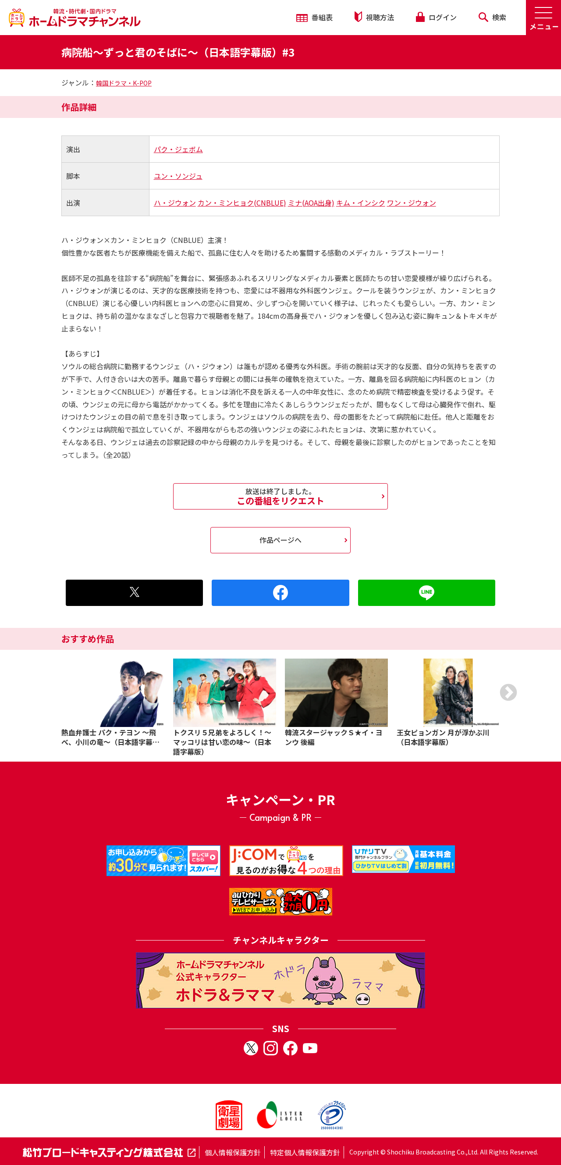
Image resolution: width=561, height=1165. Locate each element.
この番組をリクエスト (280, 496)
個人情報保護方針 (233, 1152)
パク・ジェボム (178, 149)
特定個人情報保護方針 (305, 1152)
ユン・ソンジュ (178, 176)
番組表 (321, 17)
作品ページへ (280, 539)
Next (508, 692)
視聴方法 (379, 17)
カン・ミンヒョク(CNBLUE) (242, 202)
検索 (498, 17)
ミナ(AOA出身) (311, 202)
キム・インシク (360, 202)
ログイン (442, 17)
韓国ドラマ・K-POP (124, 82)
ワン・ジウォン (411, 202)
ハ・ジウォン (175, 202)
